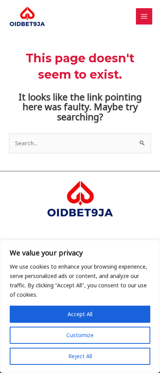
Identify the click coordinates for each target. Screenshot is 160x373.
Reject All (80, 356)
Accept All (80, 314)
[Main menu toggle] (144, 16)
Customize (80, 335)
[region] (80, 306)
